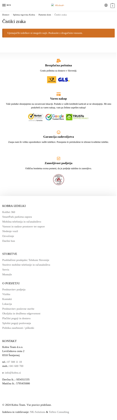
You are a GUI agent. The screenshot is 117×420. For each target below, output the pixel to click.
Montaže (7, 274)
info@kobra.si (13, 372)
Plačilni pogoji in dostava (16, 318)
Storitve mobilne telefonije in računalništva (26, 264)
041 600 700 (16, 365)
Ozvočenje (8, 236)
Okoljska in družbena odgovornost (21, 313)
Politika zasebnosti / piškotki (18, 327)
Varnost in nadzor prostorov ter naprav (23, 226)
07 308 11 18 (14, 361)
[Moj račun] (106, 5)
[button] (112, 5)
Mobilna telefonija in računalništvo (21, 221)
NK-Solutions (37, 411)
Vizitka (6, 294)
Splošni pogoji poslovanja (16, 323)
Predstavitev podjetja (13, 289)
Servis (5, 269)
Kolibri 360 (8, 212)
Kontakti (7, 299)
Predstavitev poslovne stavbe (18, 308)
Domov (5, 14)
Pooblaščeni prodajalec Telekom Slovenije (25, 260)
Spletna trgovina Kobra (24, 14)
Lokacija (7, 303)
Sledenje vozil (10, 231)
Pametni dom (45, 14)
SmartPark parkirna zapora (17, 216)
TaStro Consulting (59, 411)
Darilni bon (8, 240)
